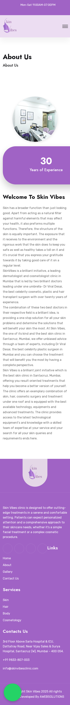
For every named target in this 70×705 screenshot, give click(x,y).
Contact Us (11, 578)
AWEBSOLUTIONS (52, 696)
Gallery (8, 572)
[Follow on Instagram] (39, 10)
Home (7, 558)
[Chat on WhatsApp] (12, 692)
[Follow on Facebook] (31, 10)
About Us (10, 65)
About (7, 565)
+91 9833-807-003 (16, 660)
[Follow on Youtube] (47, 10)
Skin (6, 600)
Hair (5, 606)
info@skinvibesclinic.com (20, 668)
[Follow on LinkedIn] (23, 10)
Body (6, 613)
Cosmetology (12, 620)
